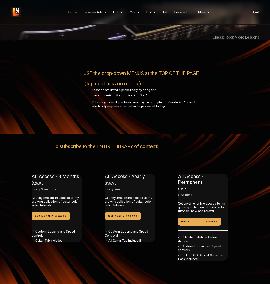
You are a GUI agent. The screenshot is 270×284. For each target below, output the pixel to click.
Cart (256, 12)
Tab (165, 12)
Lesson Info (183, 12)
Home (72, 12)
